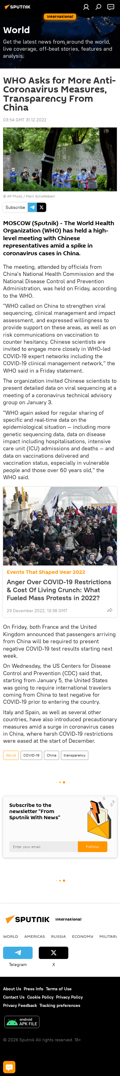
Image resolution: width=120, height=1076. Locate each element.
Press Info (33, 989)
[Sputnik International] (18, 9)
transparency (75, 755)
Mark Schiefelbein (40, 196)
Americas (34, 936)
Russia (58, 936)
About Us (12, 989)
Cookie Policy (40, 997)
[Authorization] (86, 7)
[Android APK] (22, 1023)
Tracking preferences (59, 1005)
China (51, 755)
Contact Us (14, 997)
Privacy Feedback (20, 1005)
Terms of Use (59, 989)
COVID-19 (31, 755)
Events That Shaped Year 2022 (46, 572)
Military (108, 936)
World (11, 755)
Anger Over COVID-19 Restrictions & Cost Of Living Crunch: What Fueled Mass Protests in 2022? (59, 590)
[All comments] (9, 1067)
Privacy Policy (69, 997)
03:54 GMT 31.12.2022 (24, 120)
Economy (82, 936)
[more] (110, 610)
